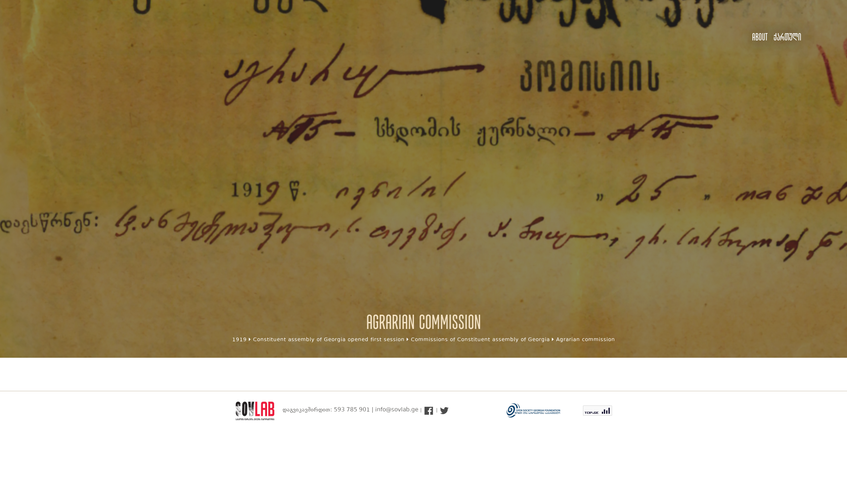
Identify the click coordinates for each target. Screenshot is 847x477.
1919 (239, 340)
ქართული (787, 37)
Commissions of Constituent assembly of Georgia (480, 340)
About (760, 37)
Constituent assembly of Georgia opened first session (329, 340)
